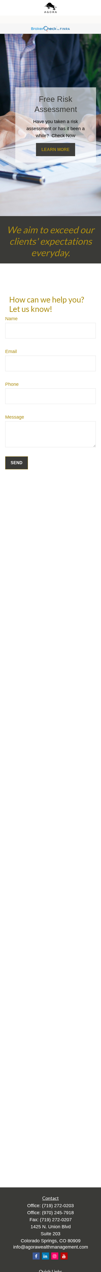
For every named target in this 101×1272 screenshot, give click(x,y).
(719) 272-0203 (58, 1205)
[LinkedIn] (45, 1256)
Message (14, 417)
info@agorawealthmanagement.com (50, 1247)
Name (11, 318)
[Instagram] (54, 1256)
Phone (12, 384)
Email (11, 351)
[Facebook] (36, 1256)
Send (17, 463)
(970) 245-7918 (58, 1212)
